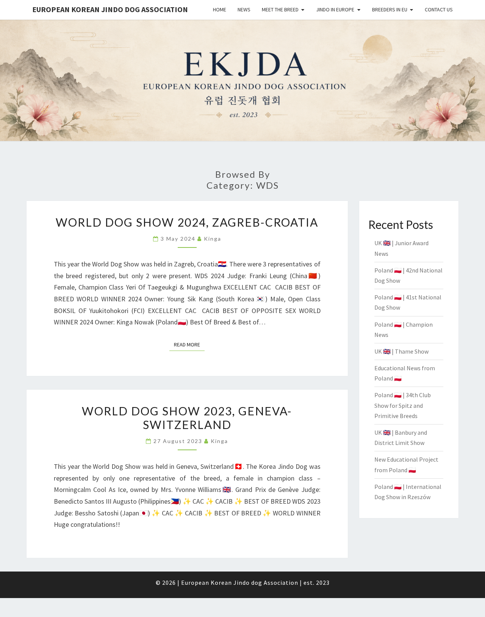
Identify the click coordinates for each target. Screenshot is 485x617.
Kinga (212, 238)
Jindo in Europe (335, 9)
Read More (189, 344)
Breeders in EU (389, 9)
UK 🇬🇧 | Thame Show (401, 351)
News (244, 9)
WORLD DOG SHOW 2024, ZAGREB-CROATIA (187, 222)
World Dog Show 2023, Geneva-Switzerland (187, 417)
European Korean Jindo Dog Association (110, 9)
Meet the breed (280, 9)
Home (219, 9)
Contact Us (439, 9)
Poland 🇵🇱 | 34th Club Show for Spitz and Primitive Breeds (402, 405)
